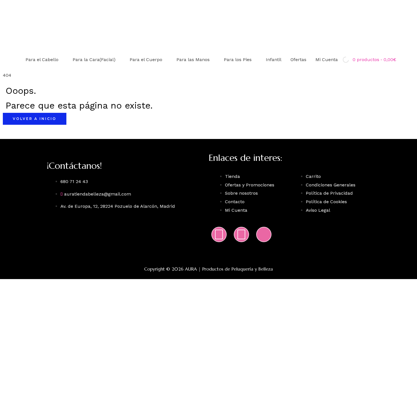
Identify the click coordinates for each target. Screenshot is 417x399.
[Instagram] (219, 234)
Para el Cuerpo (146, 59)
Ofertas (298, 59)
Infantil (273, 59)
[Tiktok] (263, 234)
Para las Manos (193, 59)
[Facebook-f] (241, 234)
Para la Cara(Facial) (94, 59)
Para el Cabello (42, 59)
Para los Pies (238, 59)
